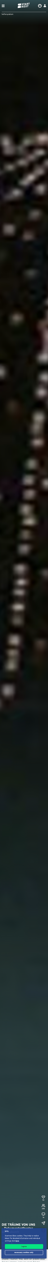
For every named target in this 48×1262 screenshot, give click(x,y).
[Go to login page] (44, 6)
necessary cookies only (24, 1252)
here (17, 1241)
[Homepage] (24, 5)
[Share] (43, 1223)
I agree (24, 1247)
